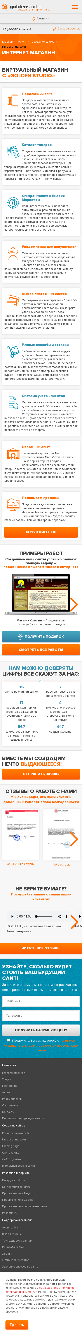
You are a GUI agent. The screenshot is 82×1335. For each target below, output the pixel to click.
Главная (7, 41)
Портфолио (9, 1086)
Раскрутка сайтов (13, 1180)
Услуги (22, 41)
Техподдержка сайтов (17, 1240)
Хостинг (7, 1254)
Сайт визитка (10, 1152)
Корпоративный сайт (15, 1133)
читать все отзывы (41, 948)
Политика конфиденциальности (23, 1118)
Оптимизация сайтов (15, 1260)
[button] (41, 18)
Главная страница (13, 1073)
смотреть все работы (41, 650)
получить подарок (44, 637)
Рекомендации (12, 1099)
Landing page (10, 1146)
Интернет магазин (14, 1139)
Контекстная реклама (16, 1187)
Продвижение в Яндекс (17, 1193)
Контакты (8, 1112)
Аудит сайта (10, 1227)
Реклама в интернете (16, 1173)
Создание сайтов (42, 41)
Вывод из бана (12, 1234)
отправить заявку (41, 774)
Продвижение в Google (17, 1200)
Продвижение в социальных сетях (24, 1206)
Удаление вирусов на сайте (20, 1266)
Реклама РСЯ (10, 1213)
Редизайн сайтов (13, 1247)
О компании (10, 1105)
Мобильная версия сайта (18, 1166)
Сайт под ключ (11, 1159)
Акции (6, 1092)
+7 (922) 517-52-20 (16, 29)
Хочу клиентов (41, 532)
